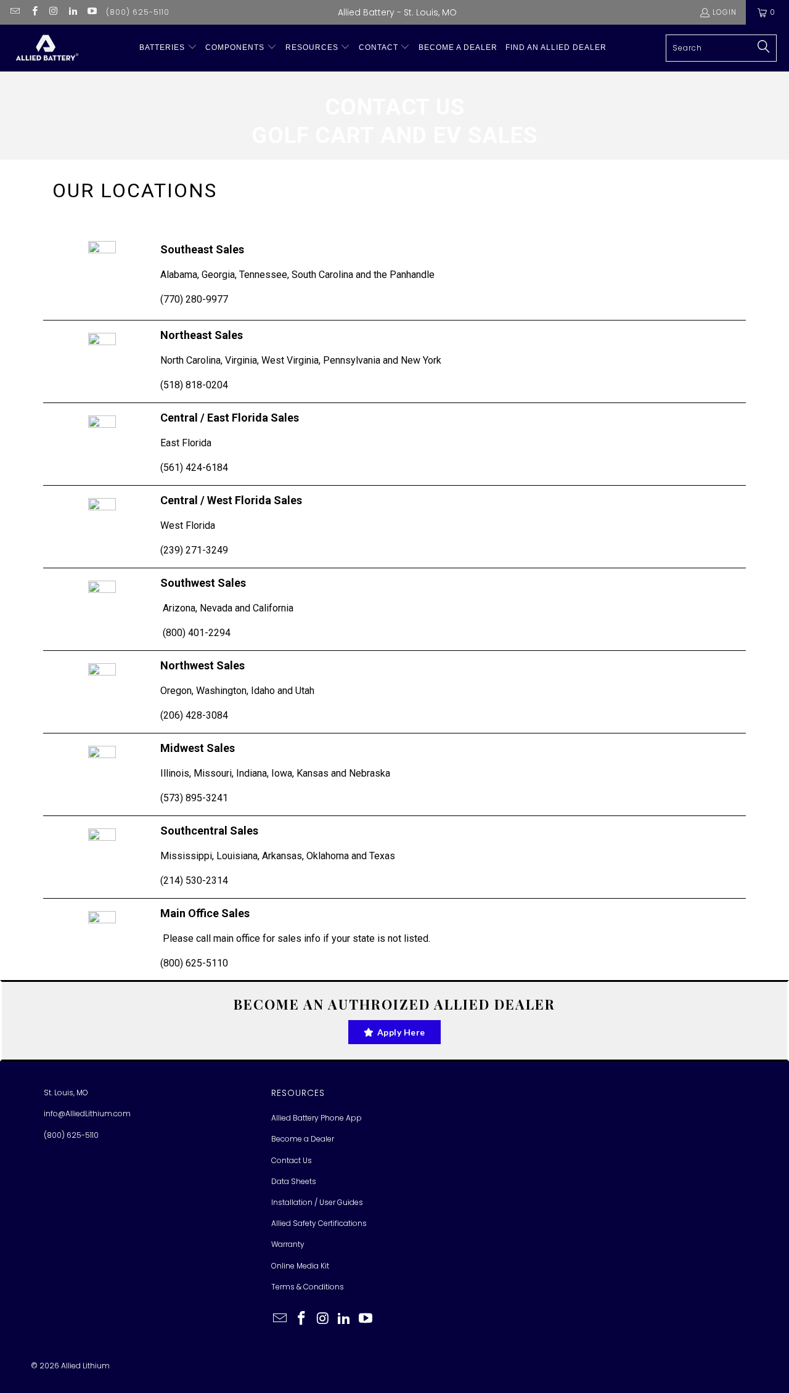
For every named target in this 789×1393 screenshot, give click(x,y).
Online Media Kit (300, 1265)
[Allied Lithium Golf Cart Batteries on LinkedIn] (72, 12)
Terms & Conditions (307, 1286)
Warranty (288, 1244)
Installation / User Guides (317, 1202)
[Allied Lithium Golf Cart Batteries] (46, 48)
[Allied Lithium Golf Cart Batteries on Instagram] (53, 12)
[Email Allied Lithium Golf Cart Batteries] (14, 12)
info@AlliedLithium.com (87, 1113)
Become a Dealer (302, 1139)
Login (725, 12)
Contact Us (291, 1160)
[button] (168, 47)
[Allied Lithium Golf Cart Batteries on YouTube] (91, 12)
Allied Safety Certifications (319, 1223)
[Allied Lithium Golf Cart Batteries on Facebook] (33, 12)
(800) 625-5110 (138, 12)
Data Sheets (293, 1181)
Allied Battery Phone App (316, 1118)
